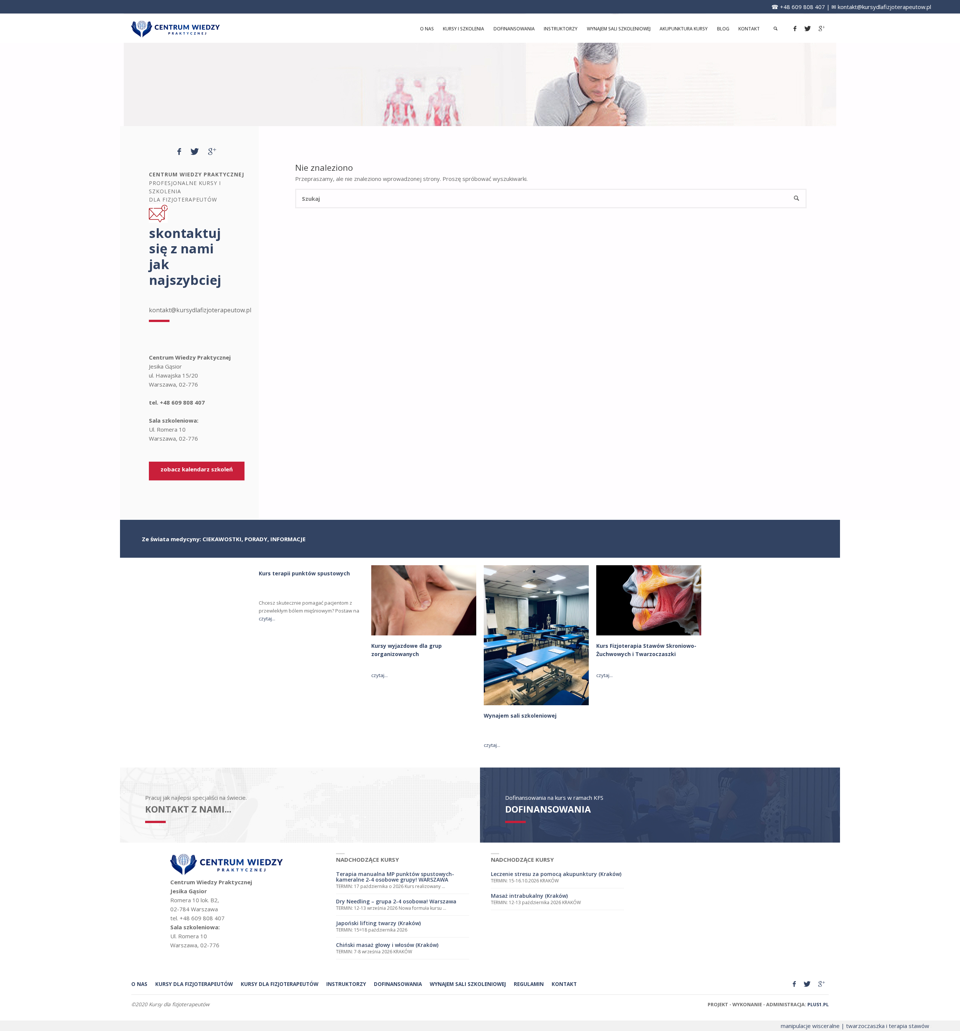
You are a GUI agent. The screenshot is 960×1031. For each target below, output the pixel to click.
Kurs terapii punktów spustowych (304, 573)
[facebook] (794, 29)
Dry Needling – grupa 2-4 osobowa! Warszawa (396, 901)
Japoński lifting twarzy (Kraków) (378, 923)
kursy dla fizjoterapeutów (194, 984)
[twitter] (807, 29)
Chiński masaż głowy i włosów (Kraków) (387, 944)
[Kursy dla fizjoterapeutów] (175, 28)
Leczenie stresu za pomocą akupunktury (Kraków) (556, 873)
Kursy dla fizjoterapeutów (279, 984)
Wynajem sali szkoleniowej (520, 715)
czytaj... (267, 618)
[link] (775, 29)
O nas (139, 984)
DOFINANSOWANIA (548, 809)
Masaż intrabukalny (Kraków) (529, 895)
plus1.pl (818, 1004)
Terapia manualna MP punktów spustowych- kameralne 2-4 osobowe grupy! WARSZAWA (395, 876)
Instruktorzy (346, 984)
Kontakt (564, 984)
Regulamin (529, 984)
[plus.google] (821, 29)
